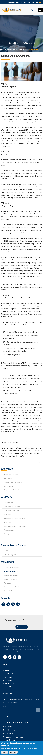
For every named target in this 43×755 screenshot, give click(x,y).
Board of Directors (10, 579)
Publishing (7, 514)
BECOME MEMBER (13, 2)
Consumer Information (12, 507)
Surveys (7, 551)
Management (22, 49)
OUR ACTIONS (9, 684)
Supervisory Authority (12, 490)
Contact (20, 627)
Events (6, 538)
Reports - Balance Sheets (13, 482)
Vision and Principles (11, 474)
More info (13, 752)
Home (2, 49)
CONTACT (8, 687)
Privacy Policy (9, 591)
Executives (8, 583)
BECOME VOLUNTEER (27, 2)
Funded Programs (10, 555)
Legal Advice (8, 503)
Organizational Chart (11, 587)
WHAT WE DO (9, 677)
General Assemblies (11, 575)
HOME (7, 670)
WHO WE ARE (11, 49)
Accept (4, 752)
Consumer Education (11, 510)
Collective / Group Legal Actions (15, 526)
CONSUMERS (9, 680)
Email (5, 706)
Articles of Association (12, 567)
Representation (9, 530)
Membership (8, 486)
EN (40, 2)
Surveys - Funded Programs (14, 534)
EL (37, 2)
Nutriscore (7, 522)
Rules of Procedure (11, 571)
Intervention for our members (14, 518)
